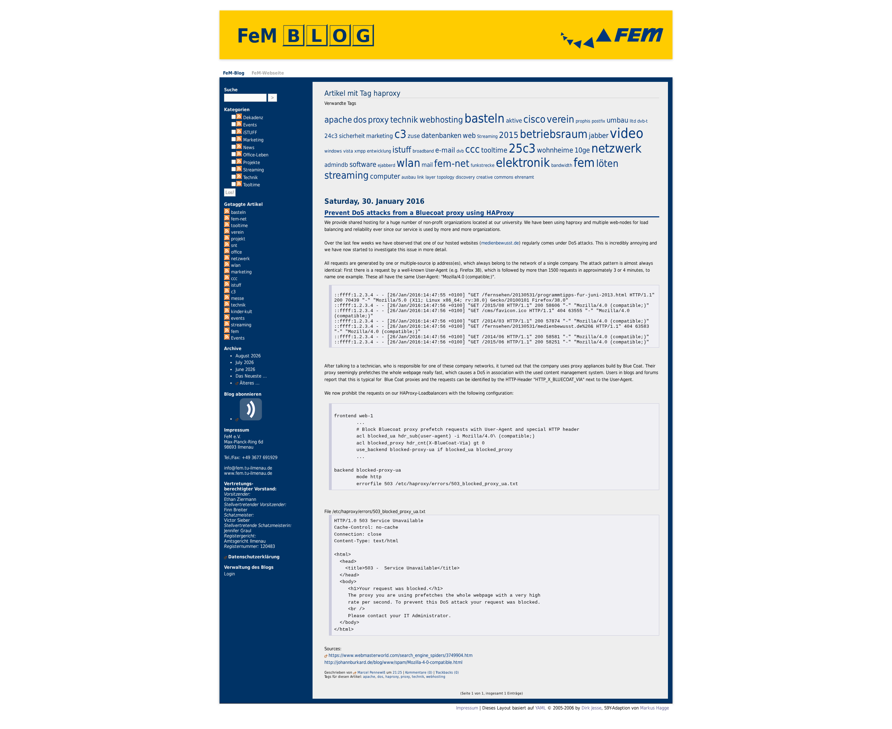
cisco (534, 119)
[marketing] (227, 271)
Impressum (467, 708)
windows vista (338, 151)
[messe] (227, 298)
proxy (378, 120)
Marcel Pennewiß (371, 672)
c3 (233, 291)
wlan (235, 265)
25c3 (522, 148)
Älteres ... (250, 383)
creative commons (494, 177)
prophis (583, 121)
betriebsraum (553, 134)
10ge (582, 150)
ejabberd (386, 165)
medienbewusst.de (500, 243)
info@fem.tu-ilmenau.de (248, 468)
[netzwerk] (227, 258)
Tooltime (251, 184)
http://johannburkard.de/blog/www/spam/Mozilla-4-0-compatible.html (393, 662)
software (362, 164)
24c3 (331, 135)
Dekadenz (253, 117)
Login (229, 573)
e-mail (445, 150)
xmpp (360, 151)
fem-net (239, 219)
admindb (336, 164)
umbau (617, 120)
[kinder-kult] (227, 311)
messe (237, 298)
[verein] (227, 232)
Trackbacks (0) (447, 672)
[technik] (227, 305)
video (626, 133)
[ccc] (227, 278)
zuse (414, 135)
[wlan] (227, 265)
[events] (227, 318)
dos (360, 120)
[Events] (227, 338)
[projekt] (227, 238)
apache (338, 120)
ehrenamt (524, 177)
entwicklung (379, 151)
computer (385, 176)
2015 (508, 135)
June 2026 (245, 369)
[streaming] (227, 324)
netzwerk (240, 258)
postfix (598, 121)
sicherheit (352, 135)
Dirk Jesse (591, 708)
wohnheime (555, 150)
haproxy (392, 676)
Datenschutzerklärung (253, 556)
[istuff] (227, 285)
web (469, 135)
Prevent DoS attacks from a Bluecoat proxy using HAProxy (419, 212)
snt (234, 245)
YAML (540, 708)
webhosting (441, 120)
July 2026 (245, 362)
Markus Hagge (654, 708)
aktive (514, 120)
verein (237, 232)
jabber (598, 135)
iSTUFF (250, 132)
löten (607, 163)
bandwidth (561, 165)
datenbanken (441, 135)
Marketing (253, 139)
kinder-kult (241, 311)
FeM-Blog (233, 73)
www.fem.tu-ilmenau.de (248, 473)
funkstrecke (482, 165)
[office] (227, 252)
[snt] (227, 245)
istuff (236, 285)
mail (427, 164)
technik (238, 305)
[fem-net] (227, 219)
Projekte (251, 162)
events (238, 318)
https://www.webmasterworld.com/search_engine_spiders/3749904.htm (400, 655)
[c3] (227, 291)
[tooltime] (227, 225)
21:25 (397, 672)
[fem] (227, 331)
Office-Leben (255, 154)
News (248, 147)
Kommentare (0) (418, 672)
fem (235, 331)
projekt (238, 238)
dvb (460, 151)
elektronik (523, 162)
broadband (423, 151)
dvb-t (642, 121)
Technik (250, 177)
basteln (238, 212)
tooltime (239, 225)
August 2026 (248, 355)
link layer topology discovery (446, 177)
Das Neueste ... (251, 376)
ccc (234, 278)
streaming (241, 324)
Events (250, 124)
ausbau (408, 177)
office (236, 252)
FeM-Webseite (268, 73)
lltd (633, 121)
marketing (241, 271)
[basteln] (227, 212)
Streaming (253, 169)
